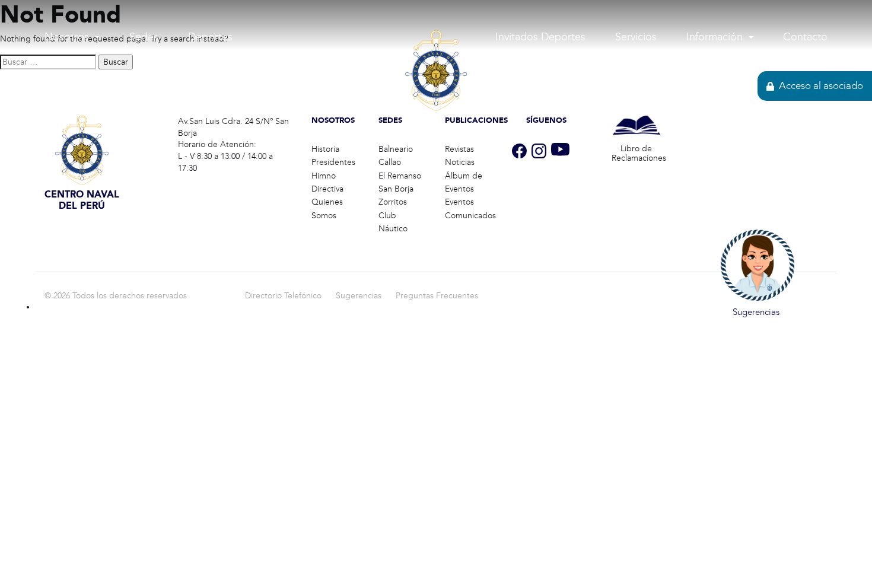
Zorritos (392, 202)
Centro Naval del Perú (436, 134)
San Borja (395, 189)
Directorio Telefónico (283, 296)
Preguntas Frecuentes (437, 296)
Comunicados (470, 216)
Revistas (459, 149)
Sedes (143, 36)
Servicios (636, 36)
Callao (389, 162)
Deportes (210, 36)
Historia (325, 149)
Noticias (460, 162)
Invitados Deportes (540, 36)
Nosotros (66, 36)
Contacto (805, 36)
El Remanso (399, 176)
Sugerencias (358, 296)
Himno (323, 176)
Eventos (459, 202)
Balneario (395, 149)
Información (714, 36)
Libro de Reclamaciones (639, 154)
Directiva (327, 189)
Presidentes (333, 162)
